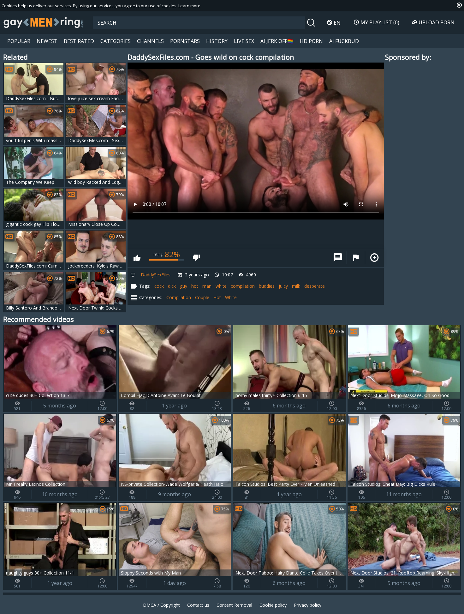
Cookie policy (273, 605)
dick (172, 286)
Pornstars (185, 41)
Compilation (178, 297)
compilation (243, 286)
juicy (283, 286)
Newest (47, 41)
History (217, 41)
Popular (18, 41)
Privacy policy (307, 605)
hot (194, 286)
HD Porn (311, 41)
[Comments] (338, 258)
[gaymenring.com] (43, 22)
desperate (314, 286)
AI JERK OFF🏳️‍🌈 (277, 41)
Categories (115, 41)
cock (159, 286)
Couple (202, 297)
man (206, 286)
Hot (217, 297)
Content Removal (234, 605)
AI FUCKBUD (344, 41)
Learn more (189, 6)
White (231, 297)
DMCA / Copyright (161, 605)
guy (183, 286)
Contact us (198, 605)
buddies (267, 286)
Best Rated (79, 41)
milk (296, 286)
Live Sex (244, 41)
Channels (150, 41)
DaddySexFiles (155, 275)
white (221, 286)
